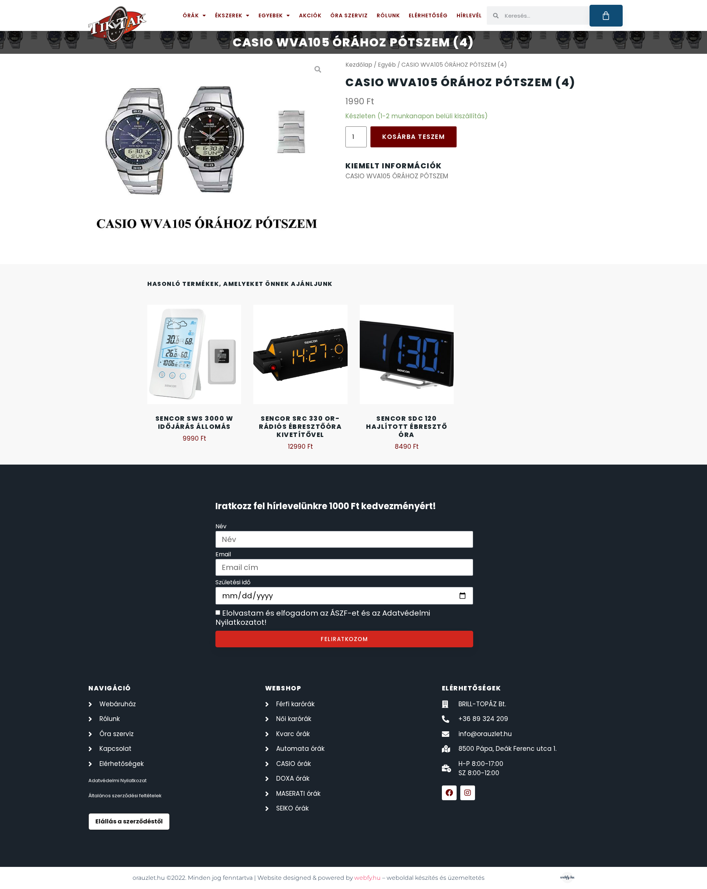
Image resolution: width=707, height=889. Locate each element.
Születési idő (232, 583)
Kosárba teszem (413, 136)
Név (220, 527)
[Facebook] (449, 792)
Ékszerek (228, 15)
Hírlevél (469, 15)
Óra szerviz (349, 15)
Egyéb (387, 65)
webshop (283, 688)
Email (223, 555)
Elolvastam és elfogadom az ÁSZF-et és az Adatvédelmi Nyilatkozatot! (322, 618)
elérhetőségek (471, 688)
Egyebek (270, 15)
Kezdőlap (358, 65)
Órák (191, 15)
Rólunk (388, 15)
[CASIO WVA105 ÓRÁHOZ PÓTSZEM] (207, 152)
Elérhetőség (428, 15)
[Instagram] (467, 792)
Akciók (310, 15)
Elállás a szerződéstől (129, 821)
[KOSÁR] (606, 16)
